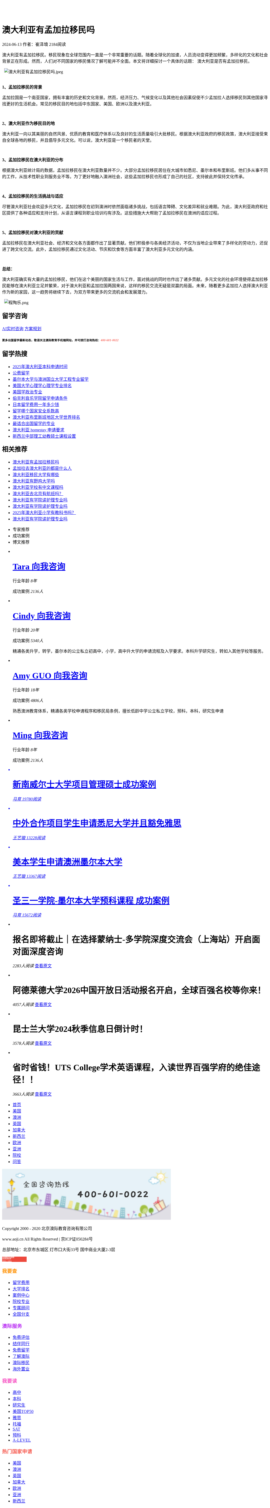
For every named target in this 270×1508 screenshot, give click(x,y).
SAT (16, 1429)
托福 (17, 1424)
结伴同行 (21, 1343)
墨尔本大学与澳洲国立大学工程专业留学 (51, 379)
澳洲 (17, 1117)
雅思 (17, 1418)
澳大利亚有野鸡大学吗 (34, 481)
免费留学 (21, 1350)
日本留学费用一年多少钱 (36, 404)
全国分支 (21, 1314)
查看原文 (43, 966)
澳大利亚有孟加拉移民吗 (36, 462)
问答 (17, 1161)
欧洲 (17, 1142)
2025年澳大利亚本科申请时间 (40, 366)
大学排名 (21, 1289)
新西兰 (19, 1136)
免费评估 (21, 1337)
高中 (17, 1392)
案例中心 (21, 1295)
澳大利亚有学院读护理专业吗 (40, 500)
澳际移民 (21, 1362)
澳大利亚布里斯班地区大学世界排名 (46, 417)
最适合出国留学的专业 (34, 423)
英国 (17, 1123)
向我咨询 (48, 566)
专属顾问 (21, 1308)
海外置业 (21, 1369)
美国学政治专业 (27, 392)
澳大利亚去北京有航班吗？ (38, 493)
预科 (17, 1435)
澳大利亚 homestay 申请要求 (38, 430)
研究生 (19, 1405)
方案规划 (33, 328)
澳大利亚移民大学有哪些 (36, 474)
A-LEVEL (22, 1440)
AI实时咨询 (12, 328)
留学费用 (21, 1282)
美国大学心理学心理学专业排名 (42, 385)
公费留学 (21, 373)
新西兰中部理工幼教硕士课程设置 (44, 436)
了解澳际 (21, 1356)
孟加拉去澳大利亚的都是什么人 (42, 468)
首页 (17, 1104)
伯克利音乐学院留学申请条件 (40, 398)
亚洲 (17, 1149)
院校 (17, 1155)
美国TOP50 (23, 1411)
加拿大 (19, 1130)
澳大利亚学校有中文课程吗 (38, 487)
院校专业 (21, 1301)
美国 (17, 1111)
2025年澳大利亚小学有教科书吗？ (44, 512)
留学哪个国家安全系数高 (36, 411)
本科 (17, 1399)
